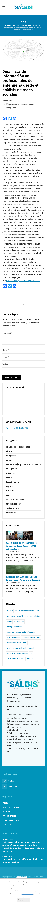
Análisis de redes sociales (18, 447)
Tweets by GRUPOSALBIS (17, 428)
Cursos (9, 460)
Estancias (10, 473)
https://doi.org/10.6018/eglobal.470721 (23, 281)
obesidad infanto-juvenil (31, 637)
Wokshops (11, 513)
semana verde (22, 653)
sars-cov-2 (11, 653)
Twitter (11, 781)
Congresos (11, 456)
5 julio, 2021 (7, 101)
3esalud (10, 611)
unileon (30, 659)
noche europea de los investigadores (21, 632)
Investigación (10, 108)
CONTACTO (7, 825)
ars (38, 611)
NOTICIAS (6, 812)
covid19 (20, 616)
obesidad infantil (13, 637)
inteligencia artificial (14, 627)
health (9, 621)
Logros (9, 486)
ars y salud (11, 616)
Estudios (37, 616)
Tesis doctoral (12, 508)
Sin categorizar (13, 504)
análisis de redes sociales (25, 611)
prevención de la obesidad (17, 648)
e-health (28, 616)
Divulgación (11, 469)
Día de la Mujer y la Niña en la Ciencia (23, 464)
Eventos (9, 477)
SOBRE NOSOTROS (10, 820)
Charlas (9, 451)
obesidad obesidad (14, 643)
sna (31, 653)
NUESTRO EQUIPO (10, 807)
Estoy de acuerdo (23, 900)
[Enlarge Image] (24, 50)
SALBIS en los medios (16, 499)
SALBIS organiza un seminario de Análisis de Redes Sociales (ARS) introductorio (21, 546)
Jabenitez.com (21, 877)
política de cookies (27, 894)
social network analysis (16, 659)
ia (14, 621)
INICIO (5, 803)
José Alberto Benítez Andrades (21, 105)
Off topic (10, 491)
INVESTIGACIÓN (9, 816)
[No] (44, 891)
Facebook (12, 787)
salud (31, 648)
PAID (8, 495)
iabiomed (20, 621)
